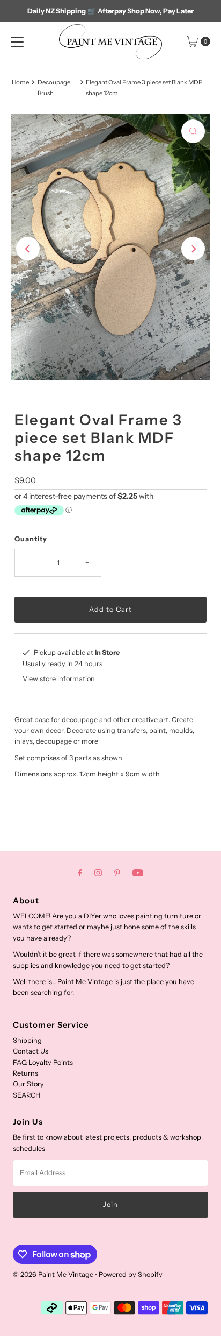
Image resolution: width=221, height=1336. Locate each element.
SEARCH (26, 1095)
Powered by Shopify (131, 1274)
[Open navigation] (17, 41)
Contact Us (30, 1051)
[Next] (193, 248)
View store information (59, 679)
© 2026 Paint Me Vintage (53, 1274)
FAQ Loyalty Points (43, 1062)
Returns (25, 1073)
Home (20, 82)
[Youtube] (137, 872)
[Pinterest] (117, 872)
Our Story (28, 1084)
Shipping (27, 1040)
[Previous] (28, 248)
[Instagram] (98, 872)
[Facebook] (80, 872)
